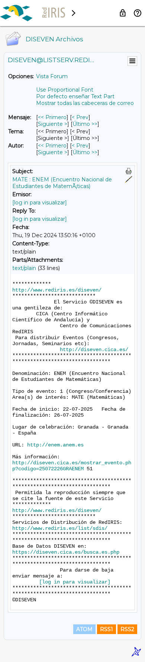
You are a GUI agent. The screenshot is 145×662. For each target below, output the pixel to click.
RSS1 (106, 629)
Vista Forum (52, 76)
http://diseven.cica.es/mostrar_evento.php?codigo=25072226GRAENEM (71, 466)
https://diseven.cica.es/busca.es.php (65, 552)
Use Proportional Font (64, 89)
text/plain (24, 268)
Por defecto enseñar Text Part (75, 96)
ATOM (84, 629)
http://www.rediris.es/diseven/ (57, 290)
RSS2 (127, 629)
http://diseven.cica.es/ (94, 350)
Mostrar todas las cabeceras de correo (85, 103)
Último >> (84, 124)
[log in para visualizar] (39, 202)
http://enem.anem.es (55, 445)
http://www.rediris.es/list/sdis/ (59, 528)
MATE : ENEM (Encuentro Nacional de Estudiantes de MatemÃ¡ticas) (62, 183)
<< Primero (52, 117)
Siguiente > (52, 124)
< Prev (80, 117)
